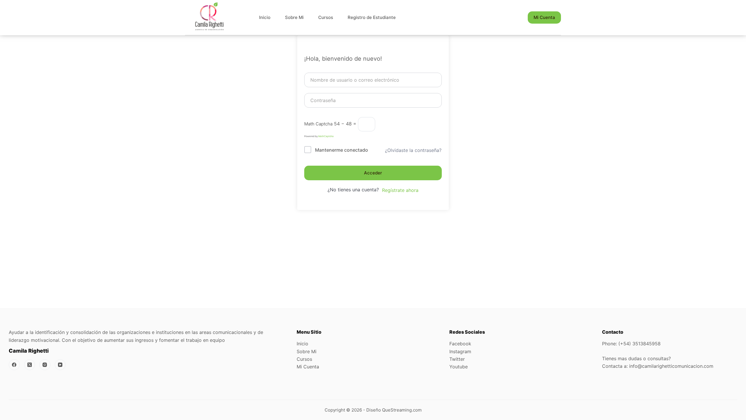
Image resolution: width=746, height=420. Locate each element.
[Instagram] (44, 364)
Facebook (460, 343)
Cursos (325, 17)
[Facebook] (14, 364)
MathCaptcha (326, 136)
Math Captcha (318, 124)
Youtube (458, 367)
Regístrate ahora (400, 190)
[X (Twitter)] (29, 364)
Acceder (373, 173)
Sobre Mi (294, 17)
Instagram (460, 351)
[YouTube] (60, 364)
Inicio (264, 17)
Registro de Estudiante (372, 17)
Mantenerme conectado (341, 150)
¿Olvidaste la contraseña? (413, 150)
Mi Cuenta (544, 17)
